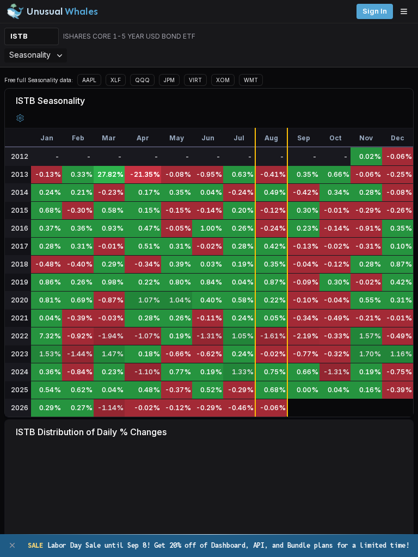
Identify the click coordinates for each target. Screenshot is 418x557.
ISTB (19, 36)
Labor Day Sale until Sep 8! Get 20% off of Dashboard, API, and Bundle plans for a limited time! (218, 545)
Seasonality (30, 54)
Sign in (374, 11)
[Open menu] (406, 11)
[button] (20, 118)
